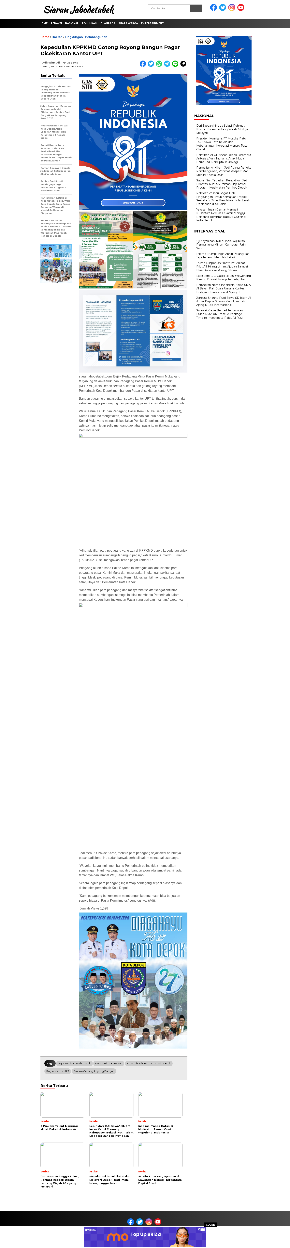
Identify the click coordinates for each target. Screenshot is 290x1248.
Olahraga (107, 23)
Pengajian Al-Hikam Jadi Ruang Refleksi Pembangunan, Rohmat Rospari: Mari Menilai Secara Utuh (224, 171)
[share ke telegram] (168, 65)
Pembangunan (96, 37)
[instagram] (232, 10)
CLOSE (210, 1224)
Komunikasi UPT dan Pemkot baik (149, 1063)
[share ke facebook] (144, 65)
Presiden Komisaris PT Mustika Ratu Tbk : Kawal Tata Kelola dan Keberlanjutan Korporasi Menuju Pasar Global (222, 144)
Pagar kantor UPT (57, 1071)
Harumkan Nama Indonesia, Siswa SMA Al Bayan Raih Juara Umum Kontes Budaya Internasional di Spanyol (223, 288)
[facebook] (214, 10)
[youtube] (241, 10)
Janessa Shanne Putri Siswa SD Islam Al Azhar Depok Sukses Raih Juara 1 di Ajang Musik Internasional (223, 301)
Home (43, 23)
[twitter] (223, 10)
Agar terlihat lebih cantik (74, 1063)
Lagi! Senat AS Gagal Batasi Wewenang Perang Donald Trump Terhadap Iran (223, 277)
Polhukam (89, 23)
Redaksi (56, 23)
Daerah (57, 37)
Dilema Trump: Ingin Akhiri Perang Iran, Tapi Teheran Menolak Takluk (223, 255)
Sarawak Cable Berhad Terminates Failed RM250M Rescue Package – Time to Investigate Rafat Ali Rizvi (220, 314)
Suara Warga (128, 23)
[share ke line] (176, 65)
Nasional (72, 23)
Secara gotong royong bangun (94, 1071)
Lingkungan (74, 37)
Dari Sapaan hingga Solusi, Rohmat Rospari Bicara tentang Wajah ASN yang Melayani (224, 129)
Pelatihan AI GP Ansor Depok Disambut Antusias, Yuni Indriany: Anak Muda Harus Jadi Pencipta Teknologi (223, 158)
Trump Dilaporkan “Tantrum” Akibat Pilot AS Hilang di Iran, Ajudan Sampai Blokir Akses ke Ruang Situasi (222, 266)
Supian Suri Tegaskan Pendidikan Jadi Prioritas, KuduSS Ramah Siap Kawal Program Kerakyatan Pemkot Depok (222, 184)
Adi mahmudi (51, 62)
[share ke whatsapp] (160, 65)
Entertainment (152, 23)
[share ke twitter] (152, 65)
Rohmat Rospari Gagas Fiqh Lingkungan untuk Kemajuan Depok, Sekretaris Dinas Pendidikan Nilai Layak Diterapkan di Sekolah (223, 198)
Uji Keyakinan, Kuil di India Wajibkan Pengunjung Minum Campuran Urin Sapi (221, 244)
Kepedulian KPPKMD (108, 1063)
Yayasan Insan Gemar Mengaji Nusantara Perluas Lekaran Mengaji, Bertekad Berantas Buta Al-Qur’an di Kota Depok (221, 215)
